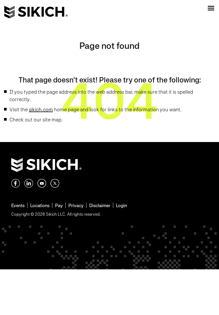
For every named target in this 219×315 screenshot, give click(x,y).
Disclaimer (99, 205)
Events (18, 205)
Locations (39, 205)
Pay (59, 205)
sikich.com (41, 109)
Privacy (76, 205)
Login (121, 205)
